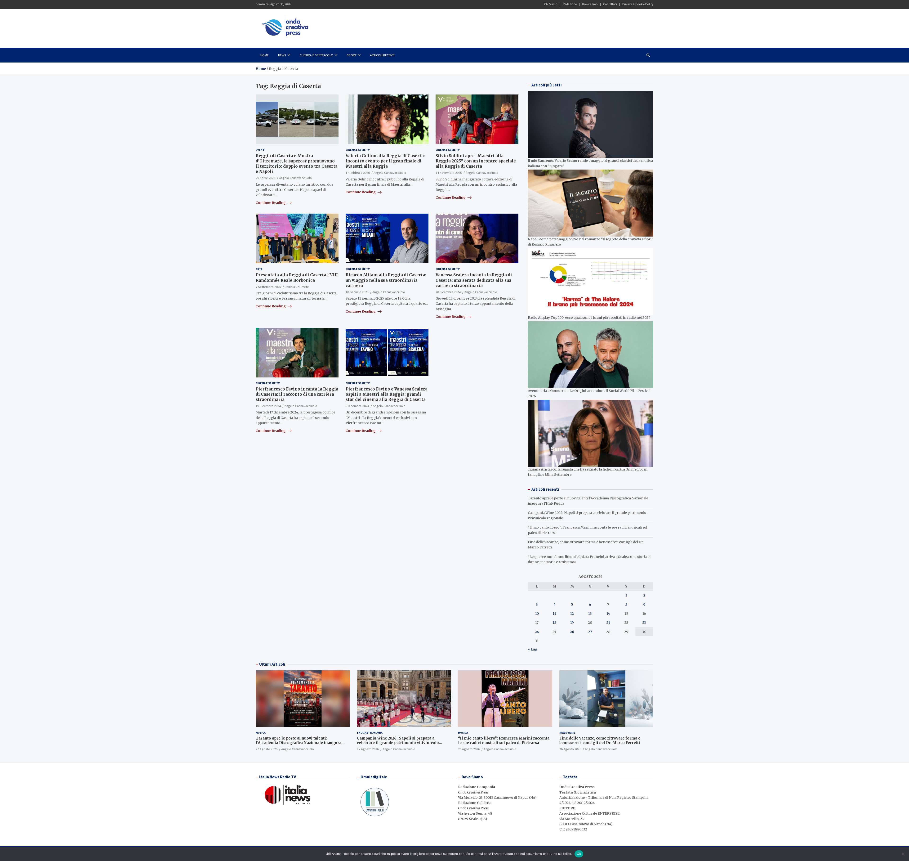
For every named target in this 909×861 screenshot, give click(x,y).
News (282, 55)
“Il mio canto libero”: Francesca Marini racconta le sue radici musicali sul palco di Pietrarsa (503, 740)
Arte (259, 269)
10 (537, 613)
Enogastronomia (370, 732)
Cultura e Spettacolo (316, 55)
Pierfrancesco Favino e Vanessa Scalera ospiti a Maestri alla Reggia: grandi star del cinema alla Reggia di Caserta (387, 394)
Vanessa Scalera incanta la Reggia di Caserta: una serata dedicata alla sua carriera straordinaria (474, 280)
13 (590, 613)
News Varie (567, 732)
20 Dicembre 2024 (448, 292)
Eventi (260, 150)
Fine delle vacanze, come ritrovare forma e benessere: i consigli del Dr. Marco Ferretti (599, 740)
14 (608, 613)
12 (572, 613)
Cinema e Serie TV (358, 150)
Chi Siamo (550, 4)
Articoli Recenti (382, 55)
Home (264, 55)
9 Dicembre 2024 (357, 406)
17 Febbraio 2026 (358, 172)
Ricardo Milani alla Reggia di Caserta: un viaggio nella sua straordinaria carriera (386, 280)
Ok (579, 854)
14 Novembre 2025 (449, 172)
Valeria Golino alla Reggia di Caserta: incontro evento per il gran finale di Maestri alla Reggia (385, 161)
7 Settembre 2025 (268, 287)
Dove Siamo (590, 4)
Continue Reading (271, 203)
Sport (351, 55)
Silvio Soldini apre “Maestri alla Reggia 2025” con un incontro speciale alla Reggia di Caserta (476, 161)
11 (554, 613)
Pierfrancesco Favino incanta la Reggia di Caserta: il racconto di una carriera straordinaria (297, 394)
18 (554, 622)
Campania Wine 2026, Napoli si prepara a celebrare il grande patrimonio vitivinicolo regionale (398, 743)
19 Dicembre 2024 (268, 406)
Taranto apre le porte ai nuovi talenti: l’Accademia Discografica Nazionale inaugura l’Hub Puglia (298, 743)
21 (608, 622)
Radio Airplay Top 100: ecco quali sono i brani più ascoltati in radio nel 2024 (589, 317)
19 (572, 622)
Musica (261, 732)
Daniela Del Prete (297, 287)
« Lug (532, 649)
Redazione (570, 4)
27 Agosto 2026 (266, 749)
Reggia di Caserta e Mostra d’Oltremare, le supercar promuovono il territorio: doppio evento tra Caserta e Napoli (297, 163)
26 (572, 632)
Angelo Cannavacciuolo (295, 178)
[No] (903, 854)
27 (590, 632)
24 (537, 632)
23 (644, 622)
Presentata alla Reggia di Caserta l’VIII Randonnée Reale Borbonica (297, 277)
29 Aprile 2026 (265, 178)
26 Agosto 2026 (469, 749)
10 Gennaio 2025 (357, 292)
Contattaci (610, 4)
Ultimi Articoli (272, 664)
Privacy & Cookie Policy (637, 4)
